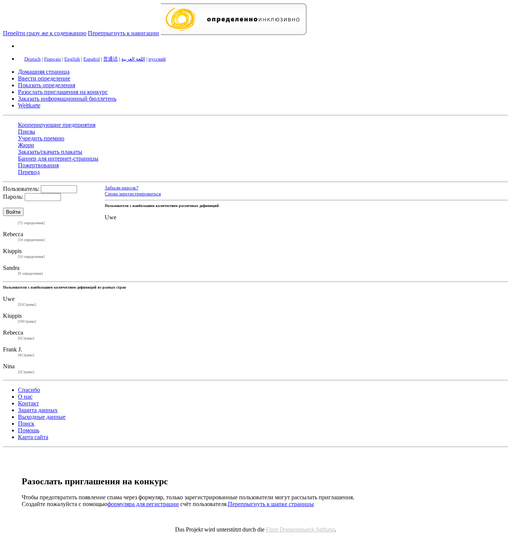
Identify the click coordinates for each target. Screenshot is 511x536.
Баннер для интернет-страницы (58, 158)
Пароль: (13, 197)
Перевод (29, 172)
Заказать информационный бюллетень (67, 98)
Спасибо (29, 390)
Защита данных (38, 410)
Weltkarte (29, 105)
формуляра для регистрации (143, 504)
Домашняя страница (44, 71)
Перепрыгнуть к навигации (123, 33)
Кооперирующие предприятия (56, 125)
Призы (26, 131)
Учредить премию (41, 138)
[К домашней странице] (233, 33)
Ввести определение (44, 78)
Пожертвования (38, 165)
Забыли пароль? (121, 188)
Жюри (26, 145)
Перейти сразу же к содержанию (44, 33)
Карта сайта (33, 437)
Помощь (28, 430)
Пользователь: (21, 189)
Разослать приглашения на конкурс (63, 92)
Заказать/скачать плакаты (50, 152)
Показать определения (46, 85)
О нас (25, 396)
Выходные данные (41, 417)
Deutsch (32, 59)
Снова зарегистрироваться (133, 194)
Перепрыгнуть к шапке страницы (271, 504)
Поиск (26, 423)
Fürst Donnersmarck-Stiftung (300, 529)
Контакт (28, 403)
